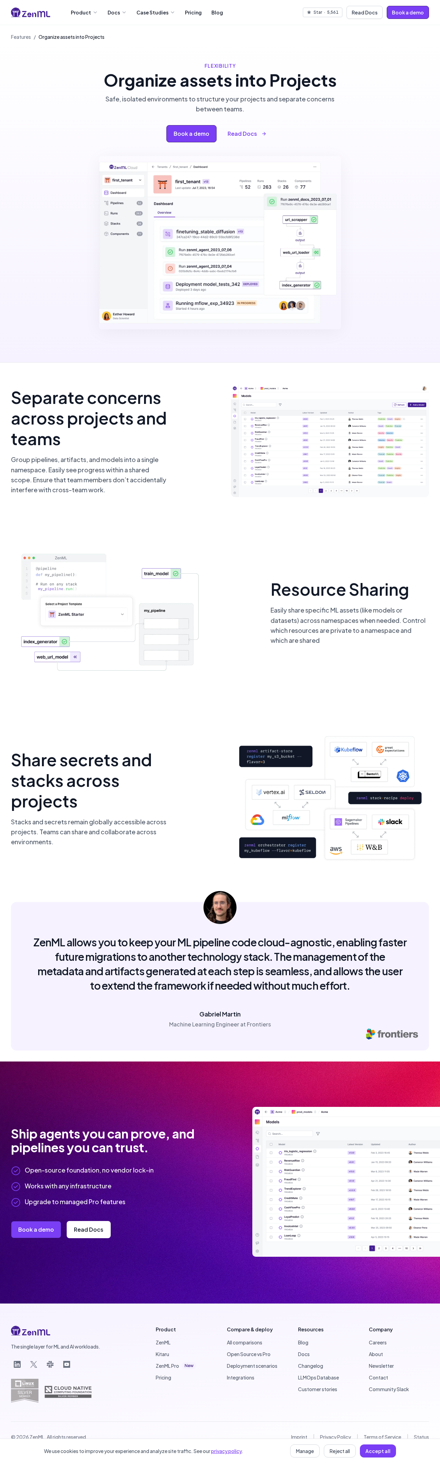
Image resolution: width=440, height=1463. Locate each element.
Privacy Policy (335, 1437)
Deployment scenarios (252, 1366)
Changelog (310, 1366)
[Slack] (50, 1364)
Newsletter (381, 1366)
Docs (114, 12)
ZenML (163, 1342)
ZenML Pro (175, 1366)
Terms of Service (382, 1437)
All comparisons (244, 1342)
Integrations (240, 1377)
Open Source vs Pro (249, 1354)
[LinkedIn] (17, 1364)
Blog (217, 12)
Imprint (299, 1437)
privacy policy (226, 1451)
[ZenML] (30, 12)
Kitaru (162, 1354)
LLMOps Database (318, 1377)
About (376, 1354)
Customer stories (317, 1389)
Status (421, 1437)
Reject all (340, 1451)
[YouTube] (66, 1364)
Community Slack (389, 1389)
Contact (378, 1377)
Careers (378, 1342)
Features (21, 37)
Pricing (193, 12)
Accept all (377, 1451)
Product (81, 12)
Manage (305, 1451)
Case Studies (152, 12)
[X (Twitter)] (34, 1364)
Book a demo (408, 12)
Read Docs (364, 12)
